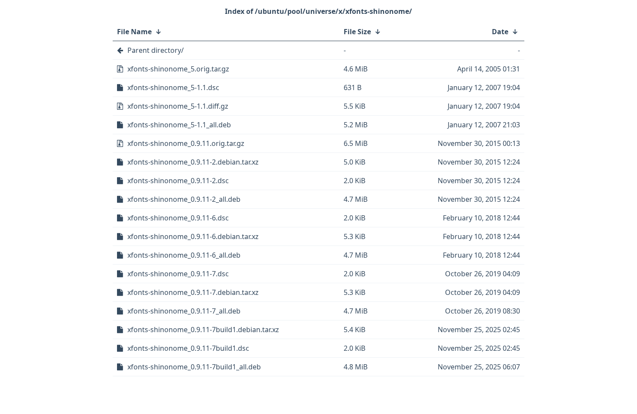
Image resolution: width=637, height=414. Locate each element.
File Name (134, 31)
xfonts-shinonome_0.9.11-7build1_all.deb (194, 367)
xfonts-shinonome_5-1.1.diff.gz (177, 106)
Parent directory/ (155, 50)
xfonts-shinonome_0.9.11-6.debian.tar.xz (193, 236)
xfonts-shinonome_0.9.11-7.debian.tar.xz (193, 292)
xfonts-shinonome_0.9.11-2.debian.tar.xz (193, 162)
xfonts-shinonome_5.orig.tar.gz (178, 69)
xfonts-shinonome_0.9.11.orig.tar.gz (185, 143)
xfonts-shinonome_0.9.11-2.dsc (178, 180)
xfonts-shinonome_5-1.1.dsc (173, 87)
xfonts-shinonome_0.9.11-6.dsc (178, 218)
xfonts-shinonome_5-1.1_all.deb (179, 124)
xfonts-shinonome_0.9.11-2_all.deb (183, 199)
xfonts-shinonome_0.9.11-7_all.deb (183, 311)
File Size (357, 31)
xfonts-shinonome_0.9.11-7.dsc (178, 273)
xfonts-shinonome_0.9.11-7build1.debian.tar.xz (203, 329)
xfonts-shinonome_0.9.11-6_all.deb (183, 255)
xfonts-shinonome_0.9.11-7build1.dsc (188, 348)
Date (500, 31)
